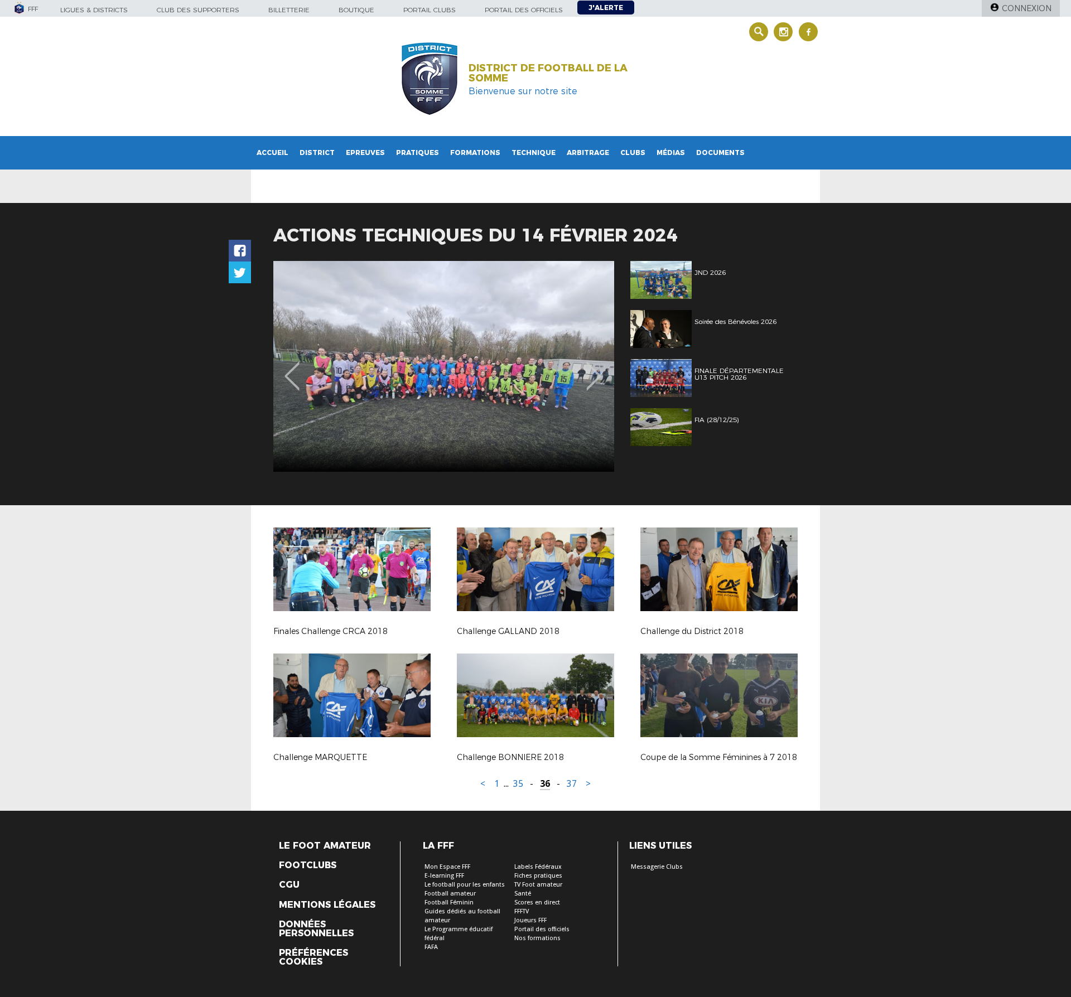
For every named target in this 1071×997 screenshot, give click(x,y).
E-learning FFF (444, 875)
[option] (443, 366)
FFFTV (521, 911)
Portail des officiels (524, 10)
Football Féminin (449, 902)
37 (572, 783)
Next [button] (594, 368)
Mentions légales (327, 905)
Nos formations (537, 938)
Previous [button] (292, 368)
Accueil (272, 152)
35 (518, 783)
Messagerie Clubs (657, 866)
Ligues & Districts (94, 10)
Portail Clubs (429, 10)
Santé (522, 893)
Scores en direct (537, 902)
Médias (671, 152)
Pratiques (417, 152)
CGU (289, 884)
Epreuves (365, 152)
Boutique (356, 10)
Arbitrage (588, 152)
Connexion (1026, 8)
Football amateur (450, 893)
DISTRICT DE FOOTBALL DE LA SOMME (548, 73)
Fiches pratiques (538, 875)
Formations (475, 152)
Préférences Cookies (313, 957)
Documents (720, 152)
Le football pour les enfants (464, 884)
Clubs (632, 152)
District (317, 152)
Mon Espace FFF (447, 866)
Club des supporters (198, 10)
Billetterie (289, 10)
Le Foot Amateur (325, 845)
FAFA (431, 947)
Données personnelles (316, 929)
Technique (534, 152)
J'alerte (605, 7)
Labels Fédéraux (538, 866)
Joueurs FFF (530, 920)
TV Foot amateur (538, 884)
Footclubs (307, 865)
